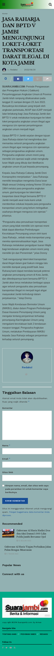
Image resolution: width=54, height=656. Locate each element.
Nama (6, 445)
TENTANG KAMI (9, 634)
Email (6, 458)
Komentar (7, 408)
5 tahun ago (12, 554)
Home (5, 14)
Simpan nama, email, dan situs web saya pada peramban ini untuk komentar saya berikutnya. (26, 488)
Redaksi (14, 70)
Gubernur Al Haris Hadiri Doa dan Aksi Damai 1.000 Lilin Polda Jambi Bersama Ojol (33, 533)
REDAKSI (44, 634)
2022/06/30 (30, 70)
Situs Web (7, 472)
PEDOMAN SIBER (28, 634)
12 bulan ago (24, 541)
